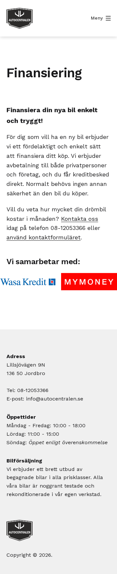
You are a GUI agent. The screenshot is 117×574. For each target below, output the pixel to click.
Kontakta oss (79, 218)
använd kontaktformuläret (43, 237)
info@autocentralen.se (54, 399)
